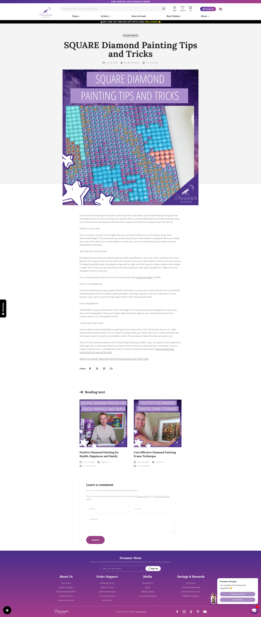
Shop (75, 16)
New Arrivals (139, 16)
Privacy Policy (142, 496)
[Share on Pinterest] (104, 368)
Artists (104, 16)
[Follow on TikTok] (191, 611)
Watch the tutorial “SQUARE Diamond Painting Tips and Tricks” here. (114, 358)
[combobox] (113, 8)
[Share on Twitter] (97, 368)
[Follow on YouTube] (205, 611)
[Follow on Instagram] (184, 611)
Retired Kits (141, 612)
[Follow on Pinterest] (198, 611)
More (204, 16)
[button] (254, 610)
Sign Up (154, 569)
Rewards (209, 9)
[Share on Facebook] (90, 368)
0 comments (152, 62)
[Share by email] (111, 368)
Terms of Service (162, 496)
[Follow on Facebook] (177, 611)
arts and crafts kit (131, 36)
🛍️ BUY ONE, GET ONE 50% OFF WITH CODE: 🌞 (130, 22)
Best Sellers (173, 16)
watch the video (144, 277)
